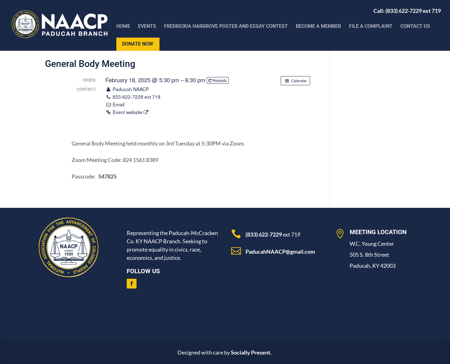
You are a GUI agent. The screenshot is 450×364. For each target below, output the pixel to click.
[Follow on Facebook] (132, 284)
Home (123, 26)
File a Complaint (370, 26)
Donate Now (137, 44)
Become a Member (318, 26)
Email (117, 104)
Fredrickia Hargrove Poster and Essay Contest (226, 26)
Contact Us (415, 26)
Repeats (219, 80)
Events (147, 26)
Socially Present (250, 352)
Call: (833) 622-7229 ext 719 (407, 12)
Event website (127, 111)
